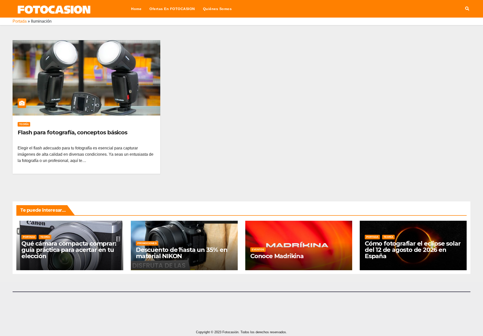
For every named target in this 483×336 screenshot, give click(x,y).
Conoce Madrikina (277, 256)
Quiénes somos (217, 9)
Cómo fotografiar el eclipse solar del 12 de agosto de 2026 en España (412, 250)
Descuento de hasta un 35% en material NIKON (181, 253)
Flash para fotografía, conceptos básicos (72, 132)
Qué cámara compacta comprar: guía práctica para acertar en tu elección (68, 250)
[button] (467, 9)
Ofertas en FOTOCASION (172, 9)
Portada (20, 21)
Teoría (24, 124)
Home (136, 9)
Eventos (258, 249)
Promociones (147, 243)
